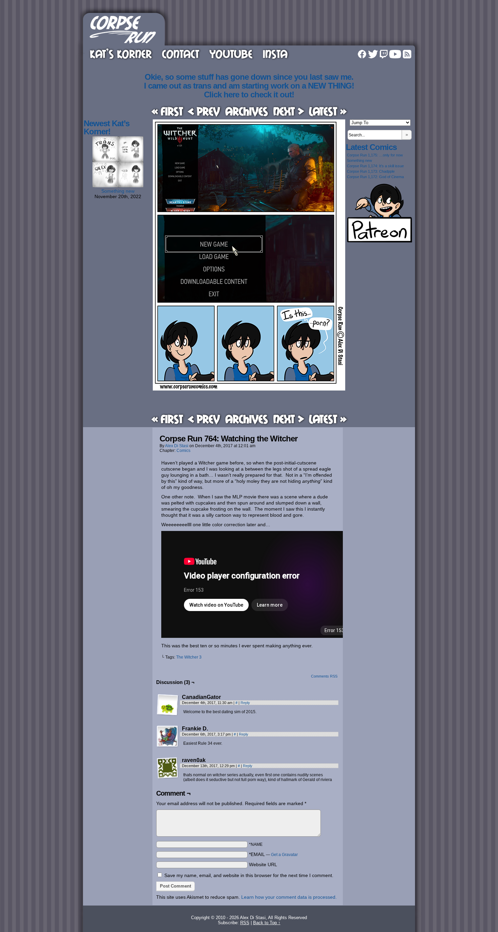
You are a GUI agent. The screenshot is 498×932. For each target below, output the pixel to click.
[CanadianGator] (168, 705)
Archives (246, 111)
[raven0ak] (168, 768)
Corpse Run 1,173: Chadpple (371, 171)
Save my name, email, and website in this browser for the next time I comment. (248, 875)
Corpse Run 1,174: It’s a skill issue (375, 166)
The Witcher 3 (189, 657)
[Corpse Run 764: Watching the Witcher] (249, 389)
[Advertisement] (291, 28)
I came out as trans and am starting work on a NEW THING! (249, 85)
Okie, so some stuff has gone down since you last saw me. (249, 76)
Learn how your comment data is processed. (289, 897)
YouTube (230, 53)
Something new (117, 191)
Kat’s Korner (121, 53)
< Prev (204, 111)
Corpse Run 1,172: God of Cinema (375, 177)
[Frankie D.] (168, 736)
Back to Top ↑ (267, 922)
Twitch (384, 54)
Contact (180, 53)
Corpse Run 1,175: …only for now (375, 155)
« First (167, 111)
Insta (275, 53)
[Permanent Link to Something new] (117, 185)
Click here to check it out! (249, 94)
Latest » (328, 111)
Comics (183, 450)
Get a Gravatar (284, 854)
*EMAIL (273, 854)
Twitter (373, 54)
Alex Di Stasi (176, 445)
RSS (407, 54)
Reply (245, 703)
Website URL (263, 864)
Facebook (362, 54)
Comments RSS (324, 676)
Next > (288, 111)
